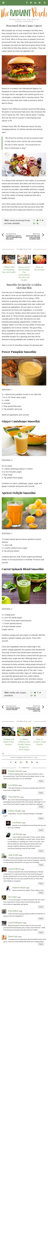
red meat (7, 223)
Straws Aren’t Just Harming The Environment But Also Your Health (24, 273)
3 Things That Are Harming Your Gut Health (8, 269)
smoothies (8, 695)
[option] (8, 264)
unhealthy (16, 223)
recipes (23, 693)
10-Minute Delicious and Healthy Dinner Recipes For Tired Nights (24, 744)
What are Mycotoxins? (39, 268)
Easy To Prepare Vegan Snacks (39, 742)
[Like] (34, 220)
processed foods (23, 220)
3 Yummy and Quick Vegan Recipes (8, 742)
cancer (12, 220)
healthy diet (14, 693)
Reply (41, 781)
